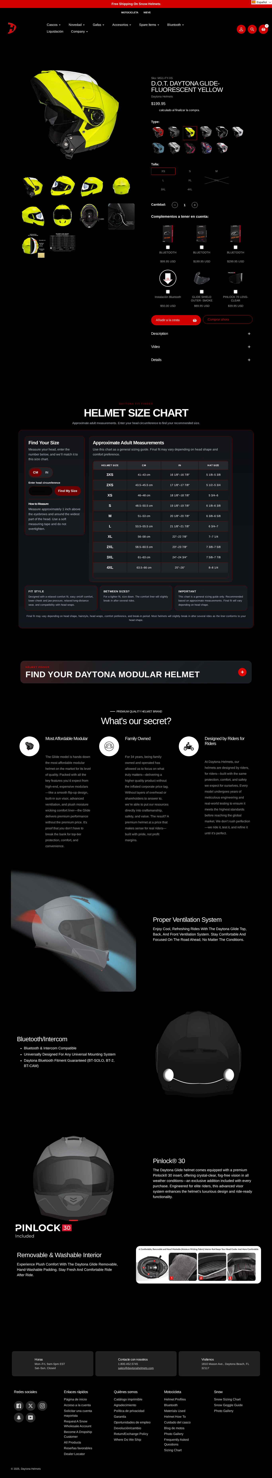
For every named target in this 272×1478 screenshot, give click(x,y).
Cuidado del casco (177, 1422)
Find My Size (67, 491)
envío (155, 110)
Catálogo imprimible (128, 1399)
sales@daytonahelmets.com (136, 1368)
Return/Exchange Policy (131, 1434)
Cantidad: (158, 204)
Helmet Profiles (175, 1399)
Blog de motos (174, 1428)
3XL (163, 189)
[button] (261, 2)
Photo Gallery (173, 1434)
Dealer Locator (74, 1454)
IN (46, 472)
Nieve (147, 12)
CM (35, 472)
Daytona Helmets (31, 1468)
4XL (190, 189)
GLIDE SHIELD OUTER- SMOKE (201, 298)
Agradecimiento (125, 1405)
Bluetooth (171, 1405)
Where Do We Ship (127, 1439)
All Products (72, 1442)
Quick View (168, 233)
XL (190, 180)
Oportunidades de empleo (132, 1422)
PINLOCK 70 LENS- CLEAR (235, 298)
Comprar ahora (218, 319)
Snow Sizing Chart (227, 1399)
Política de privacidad (129, 1411)
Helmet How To (175, 1416)
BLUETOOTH (167, 252)
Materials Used (174, 1411)
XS (163, 171)
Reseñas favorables (78, 1448)
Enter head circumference (44, 482)
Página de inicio (75, 1399)
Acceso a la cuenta (77, 1405)
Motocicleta (129, 12)
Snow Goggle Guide (228, 1405)
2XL (216, 180)
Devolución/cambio (127, 1428)
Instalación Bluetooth (168, 296)
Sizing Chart (173, 1450)
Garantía (120, 1416)
